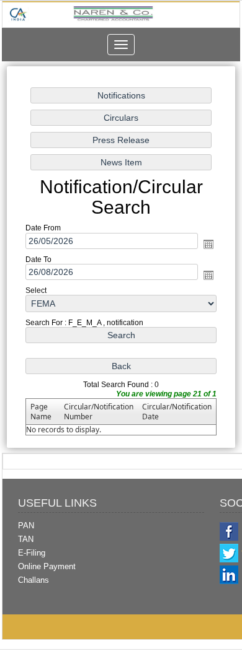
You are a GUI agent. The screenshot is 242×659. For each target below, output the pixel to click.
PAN (26, 525)
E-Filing (31, 552)
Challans (33, 580)
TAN (26, 539)
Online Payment (47, 566)
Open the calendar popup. (208, 244)
